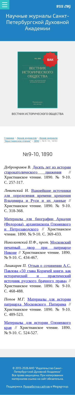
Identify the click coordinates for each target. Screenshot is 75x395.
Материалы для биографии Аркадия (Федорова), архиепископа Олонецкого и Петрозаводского (37, 224)
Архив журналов (27, 138)
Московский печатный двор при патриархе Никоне (37, 247)
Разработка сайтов (36, 386)
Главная (9, 138)
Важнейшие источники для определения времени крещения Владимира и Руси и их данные (37, 195)
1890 (36, 141)
